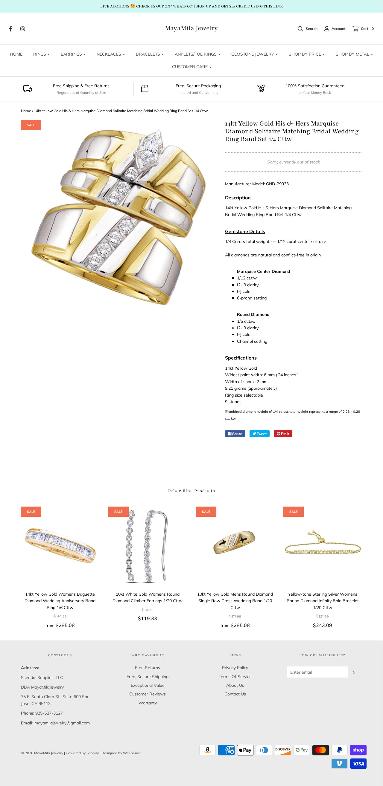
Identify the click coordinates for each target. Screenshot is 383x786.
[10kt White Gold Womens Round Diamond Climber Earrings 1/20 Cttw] (147, 546)
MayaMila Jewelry (191, 28)
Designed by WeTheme (120, 753)
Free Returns (147, 667)
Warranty (148, 703)
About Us (235, 685)
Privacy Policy (235, 667)
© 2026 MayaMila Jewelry (42, 753)
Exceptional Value (148, 685)
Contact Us (235, 694)
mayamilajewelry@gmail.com (62, 723)
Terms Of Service (235, 676)
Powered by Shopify (82, 753)
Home (26, 110)
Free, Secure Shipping (147, 676)
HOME (16, 54)
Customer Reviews (147, 694)
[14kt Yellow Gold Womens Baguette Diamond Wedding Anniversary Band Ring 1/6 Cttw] (60, 546)
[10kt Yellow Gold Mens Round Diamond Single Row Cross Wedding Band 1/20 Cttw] (235, 546)
